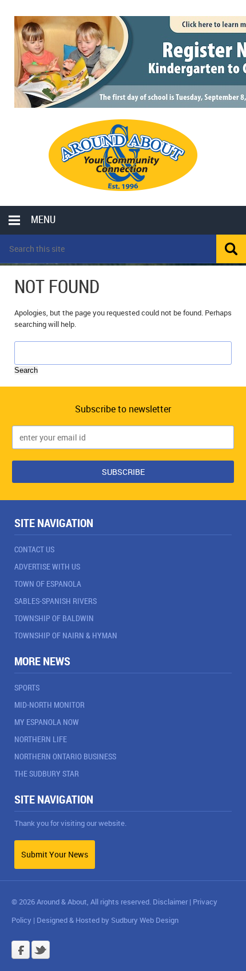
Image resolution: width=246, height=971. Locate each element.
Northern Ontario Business (65, 756)
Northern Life (40, 739)
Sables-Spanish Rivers (55, 600)
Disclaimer (170, 901)
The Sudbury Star (46, 773)
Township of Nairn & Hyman (65, 635)
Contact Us (34, 549)
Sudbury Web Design (144, 920)
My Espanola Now (46, 721)
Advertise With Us (47, 566)
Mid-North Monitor (49, 704)
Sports (26, 687)
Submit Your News (54, 854)
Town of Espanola (47, 583)
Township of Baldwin (54, 618)
